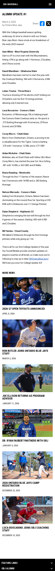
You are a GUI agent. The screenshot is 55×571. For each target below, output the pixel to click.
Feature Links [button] (10, 563)
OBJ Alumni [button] (8, 568)
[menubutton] (50, 4)
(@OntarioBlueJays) (38, 259)
